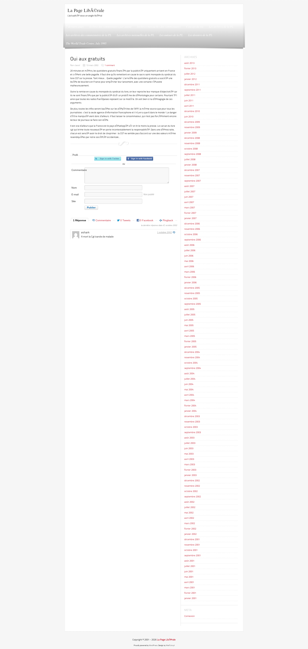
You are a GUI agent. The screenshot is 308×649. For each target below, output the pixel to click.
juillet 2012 (189, 73)
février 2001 (190, 593)
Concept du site (195, 26)
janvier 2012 (190, 79)
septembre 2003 (192, 432)
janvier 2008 (190, 164)
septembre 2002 (192, 496)
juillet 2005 (189, 314)
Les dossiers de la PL (200, 35)
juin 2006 (188, 255)
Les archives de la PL (221, 26)
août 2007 (189, 186)
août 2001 (189, 560)
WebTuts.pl (170, 645)
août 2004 (189, 373)
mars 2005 (189, 336)
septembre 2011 (192, 89)
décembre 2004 (192, 352)
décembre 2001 (192, 539)
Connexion (189, 616)
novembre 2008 (192, 143)
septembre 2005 (192, 304)
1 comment (110, 65)
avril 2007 (189, 202)
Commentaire (77, 170)
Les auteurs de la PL (171, 35)
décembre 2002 (192, 480)
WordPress (153, 645)
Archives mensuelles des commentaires (159, 26)
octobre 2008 (191, 148)
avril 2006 (189, 266)
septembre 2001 (192, 555)
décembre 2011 (192, 84)
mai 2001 (189, 577)
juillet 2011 (189, 95)
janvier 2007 (190, 218)
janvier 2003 (190, 475)
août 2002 (189, 502)
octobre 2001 (191, 550)
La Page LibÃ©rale (86, 10)
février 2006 (190, 277)
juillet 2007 (189, 191)
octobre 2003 (191, 427)
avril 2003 (189, 459)
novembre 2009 (192, 127)
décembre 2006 (192, 223)
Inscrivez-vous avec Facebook (139, 159)
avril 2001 (189, 582)
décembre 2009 (192, 122)
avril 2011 (189, 106)
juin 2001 (188, 571)
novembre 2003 (192, 421)
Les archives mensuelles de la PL (135, 35)
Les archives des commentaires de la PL (88, 35)
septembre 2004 (192, 368)
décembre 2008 (192, 138)
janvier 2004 (190, 411)
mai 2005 (189, 325)
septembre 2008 (192, 154)
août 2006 (189, 245)
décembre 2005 (192, 288)
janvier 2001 (190, 598)
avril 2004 (189, 395)
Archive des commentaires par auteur (110, 26)
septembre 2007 (192, 180)
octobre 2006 (191, 234)
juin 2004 (188, 384)
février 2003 (190, 469)
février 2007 (190, 213)
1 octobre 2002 (164, 232)
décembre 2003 (192, 416)
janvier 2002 (190, 534)
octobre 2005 (191, 298)
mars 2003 (189, 464)
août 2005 (189, 309)
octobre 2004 (191, 362)
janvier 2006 (190, 282)
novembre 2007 (192, 175)
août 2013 (189, 63)
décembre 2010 (192, 111)
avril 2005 (189, 330)
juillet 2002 (189, 507)
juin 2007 (188, 197)
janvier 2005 (190, 346)
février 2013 (190, 68)
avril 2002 (189, 518)
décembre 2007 (192, 170)
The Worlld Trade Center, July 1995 (86, 43)
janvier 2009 (190, 132)
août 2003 (189, 437)
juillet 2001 (189, 566)
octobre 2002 (191, 491)
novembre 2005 (192, 293)
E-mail (75, 194)
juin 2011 (188, 100)
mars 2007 (189, 207)
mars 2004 (189, 400)
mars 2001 (189, 587)
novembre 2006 (192, 229)
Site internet (75, 203)
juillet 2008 (189, 159)
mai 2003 (189, 453)
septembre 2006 (192, 239)
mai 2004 (189, 389)
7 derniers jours (75, 26)
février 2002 (190, 528)
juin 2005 (188, 320)
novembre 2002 (192, 486)
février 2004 (190, 405)
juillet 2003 (189, 443)
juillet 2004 (189, 378)
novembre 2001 (192, 544)
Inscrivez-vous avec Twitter (107, 159)
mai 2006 (189, 261)
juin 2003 (188, 448)
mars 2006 (189, 271)
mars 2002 (189, 523)
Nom (74, 187)
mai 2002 (189, 512)
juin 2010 (188, 116)
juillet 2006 (189, 250)
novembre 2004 (192, 357)
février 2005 (190, 341)
